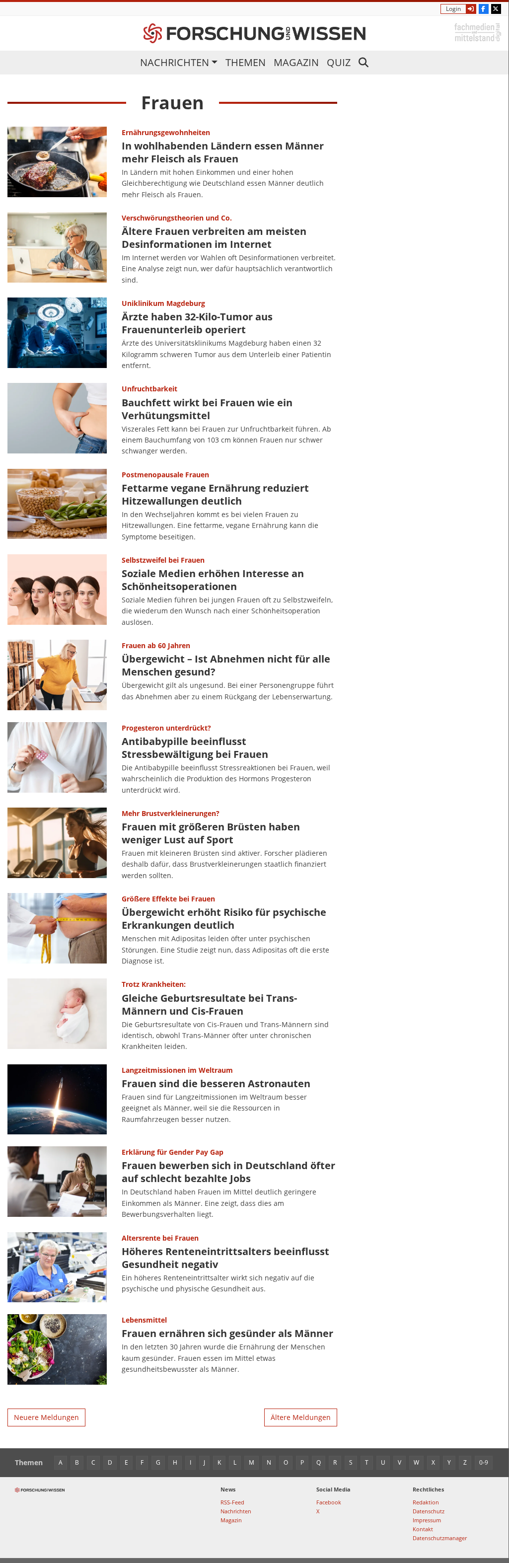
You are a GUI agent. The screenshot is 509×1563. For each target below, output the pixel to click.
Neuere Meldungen (46, 1417)
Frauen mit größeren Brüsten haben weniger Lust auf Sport (211, 833)
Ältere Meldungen (301, 1417)
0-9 (483, 1462)
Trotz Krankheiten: (154, 984)
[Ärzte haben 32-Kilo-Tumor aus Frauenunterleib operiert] (57, 334)
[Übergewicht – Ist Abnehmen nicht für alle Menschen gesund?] (57, 675)
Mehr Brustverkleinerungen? (170, 813)
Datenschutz (428, 1511)
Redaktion (426, 1502)
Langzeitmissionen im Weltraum (177, 1070)
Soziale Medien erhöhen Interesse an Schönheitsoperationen (213, 580)
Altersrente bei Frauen (160, 1238)
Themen (245, 62)
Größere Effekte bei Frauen (168, 898)
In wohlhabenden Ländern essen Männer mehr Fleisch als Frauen (223, 152)
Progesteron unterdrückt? (166, 728)
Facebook (328, 1502)
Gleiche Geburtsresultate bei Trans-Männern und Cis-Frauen (209, 1004)
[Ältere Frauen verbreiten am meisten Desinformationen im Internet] (57, 249)
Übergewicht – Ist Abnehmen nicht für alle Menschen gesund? (226, 665)
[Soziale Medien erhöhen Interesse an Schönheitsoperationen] (57, 591)
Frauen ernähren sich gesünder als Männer (227, 1333)
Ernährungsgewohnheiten (166, 132)
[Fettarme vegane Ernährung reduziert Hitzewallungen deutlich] (57, 505)
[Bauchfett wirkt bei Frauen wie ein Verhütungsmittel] (57, 419)
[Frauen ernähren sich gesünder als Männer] (57, 1349)
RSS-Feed (232, 1502)
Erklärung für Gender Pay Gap (172, 1152)
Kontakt (423, 1529)
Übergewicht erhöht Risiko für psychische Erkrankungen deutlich (224, 918)
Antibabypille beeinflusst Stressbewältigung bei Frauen (195, 748)
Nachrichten (174, 62)
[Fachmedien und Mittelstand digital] (477, 31)
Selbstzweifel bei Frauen (163, 560)
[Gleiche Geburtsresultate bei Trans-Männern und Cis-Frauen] (57, 1015)
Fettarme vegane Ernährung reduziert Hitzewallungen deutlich (215, 494)
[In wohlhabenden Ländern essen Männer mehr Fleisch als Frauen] (57, 163)
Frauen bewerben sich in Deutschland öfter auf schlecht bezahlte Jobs (228, 1172)
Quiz (339, 62)
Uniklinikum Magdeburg (163, 303)
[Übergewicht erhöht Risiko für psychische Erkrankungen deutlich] (57, 930)
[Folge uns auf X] (496, 9)
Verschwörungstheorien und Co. (177, 218)
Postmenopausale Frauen (165, 474)
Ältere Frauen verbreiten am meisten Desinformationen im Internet (214, 237)
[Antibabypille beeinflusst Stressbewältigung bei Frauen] (57, 759)
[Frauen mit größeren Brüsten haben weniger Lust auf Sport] (57, 844)
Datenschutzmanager (440, 1538)
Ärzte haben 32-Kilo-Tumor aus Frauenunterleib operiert (197, 323)
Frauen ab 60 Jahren (156, 645)
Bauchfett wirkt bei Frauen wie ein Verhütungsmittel (207, 409)
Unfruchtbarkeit (149, 388)
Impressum (427, 1520)
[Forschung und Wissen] (254, 33)
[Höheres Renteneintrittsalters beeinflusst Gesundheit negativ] (57, 1267)
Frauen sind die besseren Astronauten (216, 1083)
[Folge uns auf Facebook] (484, 9)
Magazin (296, 62)
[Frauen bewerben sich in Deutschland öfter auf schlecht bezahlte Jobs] (57, 1183)
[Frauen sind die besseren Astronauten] (57, 1099)
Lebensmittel (144, 1320)
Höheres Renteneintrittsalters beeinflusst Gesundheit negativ (225, 1258)
